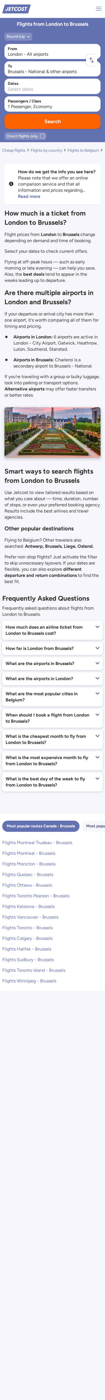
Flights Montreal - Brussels (28, 853)
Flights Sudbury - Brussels (28, 959)
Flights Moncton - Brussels (28, 864)
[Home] (16, 8)
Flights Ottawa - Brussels (27, 885)
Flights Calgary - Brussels (27, 938)
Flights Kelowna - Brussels (28, 906)
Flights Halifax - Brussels (26, 949)
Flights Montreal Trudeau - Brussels (37, 842)
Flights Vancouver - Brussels (30, 917)
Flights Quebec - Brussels (27, 874)
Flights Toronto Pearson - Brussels (35, 895)
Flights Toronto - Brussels (27, 927)
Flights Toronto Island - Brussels (33, 970)
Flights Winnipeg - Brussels (29, 981)
